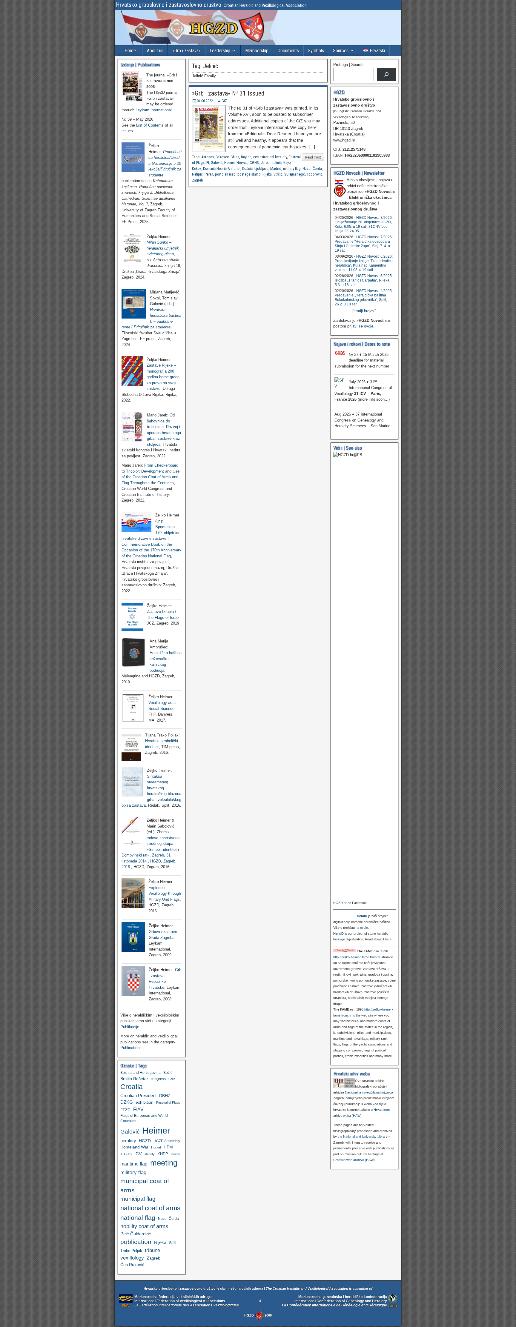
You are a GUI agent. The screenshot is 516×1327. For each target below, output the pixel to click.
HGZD (145, 1140)
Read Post (313, 157)
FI (207, 162)
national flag (137, 1217)
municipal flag (138, 1199)
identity (150, 1154)
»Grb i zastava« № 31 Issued (228, 93)
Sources (340, 50)
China (235, 157)
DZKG (126, 1102)
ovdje (364, 927)
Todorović (314, 174)
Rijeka (267, 174)
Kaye (287, 162)
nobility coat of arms (144, 1226)
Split (172, 1243)
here (388, 939)
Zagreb (197, 180)
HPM (168, 1147)
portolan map (225, 174)
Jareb (265, 162)
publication (135, 1241)
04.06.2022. (205, 101)
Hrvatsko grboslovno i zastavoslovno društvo (168, 4)
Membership (256, 50)
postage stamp (249, 174)
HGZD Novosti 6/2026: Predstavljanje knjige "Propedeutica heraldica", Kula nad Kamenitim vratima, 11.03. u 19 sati (364, 263)
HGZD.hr (340, 903)
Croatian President (138, 1095)
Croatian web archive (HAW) (354, 1160)
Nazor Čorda (312, 168)
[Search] (386, 74)
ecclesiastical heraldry (270, 157)
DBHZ (165, 1096)
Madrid (275, 168)
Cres (172, 1079)
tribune (152, 1250)
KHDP (162, 1154)
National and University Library (365, 1136)
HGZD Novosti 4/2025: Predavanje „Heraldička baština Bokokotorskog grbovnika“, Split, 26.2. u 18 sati (364, 297)
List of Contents (150, 125)
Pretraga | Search (348, 64)
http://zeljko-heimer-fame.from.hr (356, 957)
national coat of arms (150, 1208)
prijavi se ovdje (360, 326)
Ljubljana (261, 168)
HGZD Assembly (166, 1141)
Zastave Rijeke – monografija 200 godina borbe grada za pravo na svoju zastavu (163, 377)
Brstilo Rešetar (134, 1078)
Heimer (229, 162)
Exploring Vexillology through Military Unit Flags (164, 893)
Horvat (241, 162)
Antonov (207, 157)
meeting (163, 1163)
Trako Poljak (131, 1250)
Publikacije (129, 1027)
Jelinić (276, 162)
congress (158, 1079)
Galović (216, 162)
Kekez (196, 168)
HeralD (362, 916)
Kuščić (247, 168)
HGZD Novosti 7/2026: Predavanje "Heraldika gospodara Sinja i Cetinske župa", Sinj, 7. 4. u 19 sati (364, 244)
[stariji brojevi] (364, 311)
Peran (209, 174)
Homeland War (134, 1147)
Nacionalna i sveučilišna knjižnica (369, 1092)
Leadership (220, 50)
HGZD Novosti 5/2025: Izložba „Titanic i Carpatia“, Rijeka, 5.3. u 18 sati (364, 280)
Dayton (246, 157)
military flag (292, 168)
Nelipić (197, 174)
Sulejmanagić (294, 174)
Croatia (131, 1087)
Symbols (316, 50)
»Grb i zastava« (186, 50)
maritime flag (134, 1163)
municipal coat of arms (144, 1185)
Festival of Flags (168, 1102)
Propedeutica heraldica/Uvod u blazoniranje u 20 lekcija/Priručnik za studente (165, 163)
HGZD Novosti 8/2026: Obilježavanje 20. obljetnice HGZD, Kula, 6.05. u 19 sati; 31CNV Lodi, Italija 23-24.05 (364, 224)
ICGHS (254, 162)
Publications (131, 1047)
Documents (288, 50)
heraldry (128, 1140)
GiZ (224, 101)
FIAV (138, 1109)
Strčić (278, 174)
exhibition (144, 1102)
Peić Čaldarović (135, 1233)
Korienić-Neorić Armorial (221, 168)
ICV (138, 1153)
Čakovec (222, 157)
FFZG (125, 1110)
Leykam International (154, 110)
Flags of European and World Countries (144, 1118)
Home (130, 50)
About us (155, 50)
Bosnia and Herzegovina (140, 1073)
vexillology (132, 1258)
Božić (167, 1073)
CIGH (392, 1306)
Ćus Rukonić (132, 1264)
